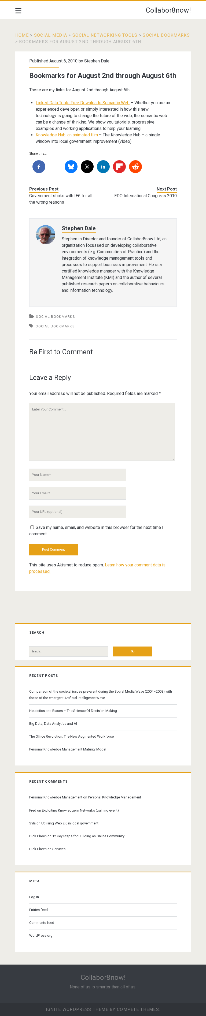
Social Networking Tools (104, 35)
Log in (34, 897)
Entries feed (38, 910)
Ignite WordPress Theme (77, 1009)
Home (22, 35)
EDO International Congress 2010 (145, 195)
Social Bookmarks (166, 35)
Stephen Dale (96, 61)
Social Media (50, 35)
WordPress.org (41, 935)
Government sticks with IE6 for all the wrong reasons (60, 199)
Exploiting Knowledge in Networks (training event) (80, 810)
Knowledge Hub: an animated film (67, 134)
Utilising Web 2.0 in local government (69, 823)
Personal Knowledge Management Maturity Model (67, 749)
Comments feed (41, 923)
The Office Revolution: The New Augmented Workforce (71, 736)
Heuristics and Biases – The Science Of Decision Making (73, 711)
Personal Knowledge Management (55, 797)
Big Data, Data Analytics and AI (53, 724)
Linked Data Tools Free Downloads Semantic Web (83, 102)
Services (58, 849)
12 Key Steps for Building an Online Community (88, 836)
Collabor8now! (168, 10)
